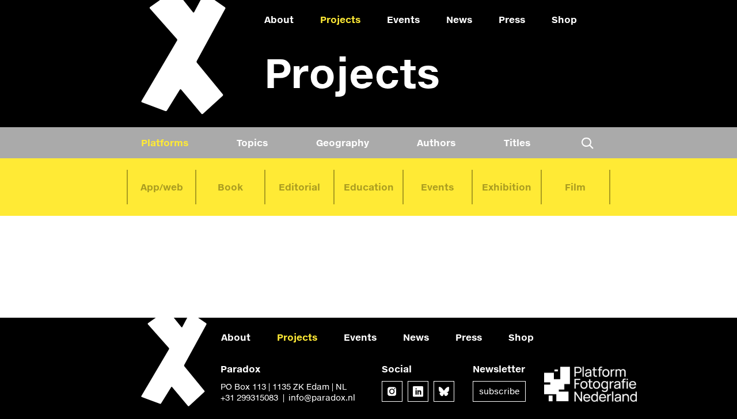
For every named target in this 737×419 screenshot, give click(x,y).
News (459, 19)
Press (512, 19)
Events (403, 19)
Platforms (164, 142)
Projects (340, 19)
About (279, 19)
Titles (517, 142)
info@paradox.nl (321, 397)
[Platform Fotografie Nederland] (590, 385)
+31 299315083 (249, 397)
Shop (564, 19)
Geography (342, 142)
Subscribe (499, 391)
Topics (252, 142)
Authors (436, 142)
